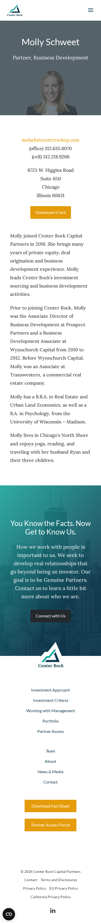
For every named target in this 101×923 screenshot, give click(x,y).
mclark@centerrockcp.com (50, 140)
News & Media (50, 771)
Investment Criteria (50, 700)
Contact (50, 781)
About (50, 761)
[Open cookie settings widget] (9, 914)
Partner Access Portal (50, 824)
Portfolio (50, 720)
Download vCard (50, 212)
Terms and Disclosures (59, 880)
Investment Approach (50, 689)
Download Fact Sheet (51, 805)
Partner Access (50, 731)
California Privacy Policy (51, 897)
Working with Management (50, 710)
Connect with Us (51, 615)
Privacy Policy (34, 888)
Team (50, 750)
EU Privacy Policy (63, 888)
